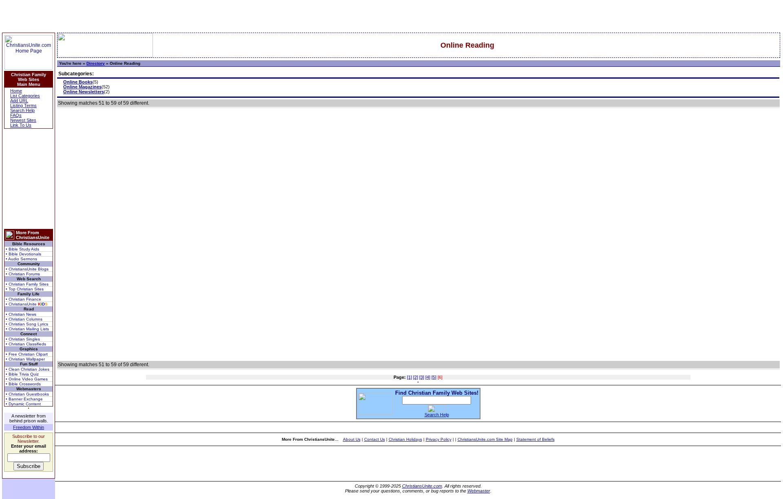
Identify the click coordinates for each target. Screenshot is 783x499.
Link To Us (20, 125)
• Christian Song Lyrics (27, 324)
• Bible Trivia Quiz (22, 374)
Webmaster (478, 490)
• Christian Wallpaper (25, 359)
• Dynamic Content (23, 404)
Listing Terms (23, 105)
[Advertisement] (28, 179)
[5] (433, 377)
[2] (415, 377)
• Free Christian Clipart (27, 354)
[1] (409, 377)
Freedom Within (28, 427)
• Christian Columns (24, 319)
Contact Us (374, 439)
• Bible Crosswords (23, 384)
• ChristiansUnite (27, 304)
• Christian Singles (23, 339)
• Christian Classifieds (26, 344)
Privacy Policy (438, 439)
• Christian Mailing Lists (27, 329)
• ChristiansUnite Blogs (27, 269)
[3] (421, 377)
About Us (352, 439)
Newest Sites (23, 120)
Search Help (22, 110)
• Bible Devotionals (23, 254)
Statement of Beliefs (535, 439)
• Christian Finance (23, 299)
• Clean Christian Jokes (27, 369)
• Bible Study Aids (22, 249)
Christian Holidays (405, 439)
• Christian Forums (23, 274)
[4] (427, 377)
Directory (95, 63)
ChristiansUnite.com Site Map (485, 439)
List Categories (25, 95)
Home (16, 90)
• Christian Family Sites (27, 284)
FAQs (16, 115)
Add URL (19, 100)
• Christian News (21, 314)
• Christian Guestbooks (27, 394)
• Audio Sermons (21, 259)
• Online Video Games (27, 379)
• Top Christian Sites (25, 289)
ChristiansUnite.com (422, 486)
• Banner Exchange (24, 399)
